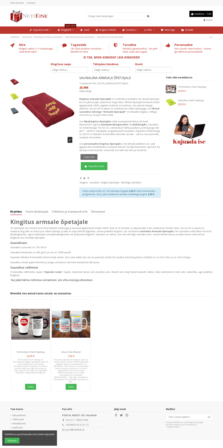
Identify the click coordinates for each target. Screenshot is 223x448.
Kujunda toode (96, 166)
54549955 (71, 424)
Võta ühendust (17, 2)
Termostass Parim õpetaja (192, 86)
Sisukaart (31, 2)
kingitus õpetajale (110, 182)
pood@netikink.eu (75, 429)
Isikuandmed (19, 415)
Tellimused (18, 419)
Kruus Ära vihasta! (71, 351)
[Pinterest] (88, 178)
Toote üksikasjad (36, 211)
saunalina (94, 182)
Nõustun (12, 440)
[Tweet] (84, 178)
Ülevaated (98, 211)
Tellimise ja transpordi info (70, 211)
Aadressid (17, 427)
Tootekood (85, 83)
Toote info (89, 157)
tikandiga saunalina (131, 182)
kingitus (84, 182)
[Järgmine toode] (212, 37)
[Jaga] (80, 178)
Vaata (31, 386)
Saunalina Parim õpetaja (191, 100)
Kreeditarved (19, 423)
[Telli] (209, 417)
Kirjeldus (16, 211)
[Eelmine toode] (210, 37)
